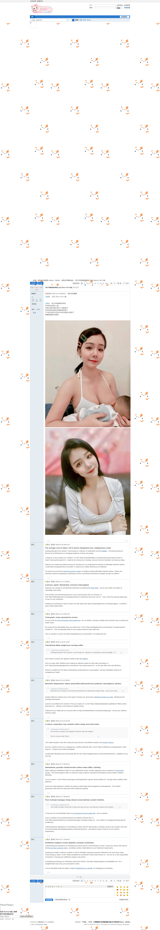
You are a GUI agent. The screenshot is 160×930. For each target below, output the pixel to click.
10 (106, 283)
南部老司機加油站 (68, 280)
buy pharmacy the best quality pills (83, 813)
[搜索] (73, 20)
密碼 (90, 8)
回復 (40, 283)
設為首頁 (33, 1)
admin (33, 293)
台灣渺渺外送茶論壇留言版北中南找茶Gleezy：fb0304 (30, 280)
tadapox (85, 659)
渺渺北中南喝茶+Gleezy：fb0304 (49, 280)
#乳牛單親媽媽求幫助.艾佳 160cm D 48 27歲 (90, 280)
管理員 (34, 304)
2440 (33, 299)
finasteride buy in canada (84, 868)
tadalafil (104, 551)
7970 (41, 299)
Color (48, 886)
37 (36, 299)
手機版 (84, 922)
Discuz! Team (42, 924)
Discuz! (41, 922)
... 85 (110, 283)
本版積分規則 (123, 899)
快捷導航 (124, 17)
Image (50, 886)
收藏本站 (40, 1)
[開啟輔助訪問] (127, 1)
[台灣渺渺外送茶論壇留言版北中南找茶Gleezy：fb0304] (42, 9)
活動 (80, 20)
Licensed (51, 922)
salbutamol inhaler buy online (103, 697)
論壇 (32, 16)
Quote (54, 886)
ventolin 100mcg (108, 742)
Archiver (78, 922)
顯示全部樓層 (72, 293)
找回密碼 (127, 5)
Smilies (58, 886)
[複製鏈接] (75, 287)
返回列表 (76, 283)
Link (52, 886)
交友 (84, 20)
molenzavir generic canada (72, 571)
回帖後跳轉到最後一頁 (62, 899)
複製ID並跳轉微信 (27, 916)
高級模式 (110, 886)
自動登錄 (120, 5)
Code (56, 886)
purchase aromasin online (59, 848)
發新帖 (33, 283)
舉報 (126, 541)
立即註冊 (127, 8)
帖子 (68, 20)
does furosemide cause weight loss (69, 620)
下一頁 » (80, 877)
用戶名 (90, 5)
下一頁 (125, 283)
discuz (89, 20)
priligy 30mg (94, 588)
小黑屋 (90, 922)
